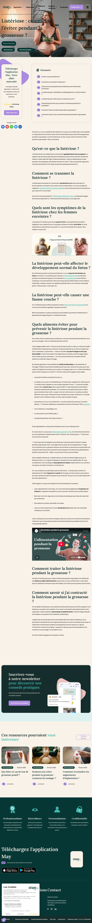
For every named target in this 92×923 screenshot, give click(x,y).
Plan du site (53, 919)
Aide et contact (52, 897)
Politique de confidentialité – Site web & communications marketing (57, 903)
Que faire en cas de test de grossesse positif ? (14, 773)
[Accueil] (6, 7)
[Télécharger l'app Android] (27, 870)
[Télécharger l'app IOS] (10, 870)
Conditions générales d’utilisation (39, 919)
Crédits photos (61, 919)
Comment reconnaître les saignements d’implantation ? (76, 775)
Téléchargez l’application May (63, 196)
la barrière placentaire (70, 276)
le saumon (86, 404)
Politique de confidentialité (22, 919)
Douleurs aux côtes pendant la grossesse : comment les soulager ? (44, 775)
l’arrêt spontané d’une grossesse (75, 305)
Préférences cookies (73, 919)
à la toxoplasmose (70, 278)
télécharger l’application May (62, 432)
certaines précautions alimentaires (50, 188)
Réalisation (85, 919)
